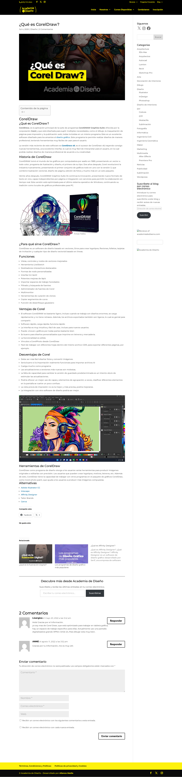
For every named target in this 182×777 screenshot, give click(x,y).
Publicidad (142, 169)
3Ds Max (143, 52)
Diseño (34, 29)
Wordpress (142, 177)
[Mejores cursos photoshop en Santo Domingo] (148, 250)
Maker (140, 145)
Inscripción (158, 10)
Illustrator (143, 92)
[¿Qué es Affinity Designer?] (109, 553)
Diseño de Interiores (147, 105)
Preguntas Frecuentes (147, 2)
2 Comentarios (46, 29)
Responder (116, 620)
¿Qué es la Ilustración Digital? (33, 565)
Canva (24, 501)
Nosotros (104, 10)
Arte (139, 77)
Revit (141, 68)
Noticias (141, 164)
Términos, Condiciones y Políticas (35, 766)
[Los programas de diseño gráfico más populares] (71, 553)
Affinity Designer (29, 494)
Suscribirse (95, 593)
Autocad (143, 60)
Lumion (142, 64)
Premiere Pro (145, 160)
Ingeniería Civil (144, 137)
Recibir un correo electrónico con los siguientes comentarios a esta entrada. (58, 720)
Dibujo (140, 85)
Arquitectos (144, 56)
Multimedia (142, 153)
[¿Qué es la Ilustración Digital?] (35, 553)
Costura (142, 112)
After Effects (145, 156)
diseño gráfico (63, 137)
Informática (142, 132)
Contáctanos (143, 10)
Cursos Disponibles (123, 10)
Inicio (93, 10)
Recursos (132, 2)
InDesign (143, 96)
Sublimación (145, 124)
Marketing (142, 149)
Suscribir (144, 215)
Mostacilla (143, 120)
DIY (138, 109)
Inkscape (25, 491)
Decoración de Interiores (149, 81)
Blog (158, 2)
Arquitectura (143, 49)
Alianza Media (66, 773)
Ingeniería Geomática (147, 141)
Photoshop (144, 100)
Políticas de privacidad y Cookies (70, 766)
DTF (141, 116)
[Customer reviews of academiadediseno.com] (150, 234)
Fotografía (142, 128)
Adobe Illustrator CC (30, 487)
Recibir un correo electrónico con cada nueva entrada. (48, 727)
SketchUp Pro (145, 73)
